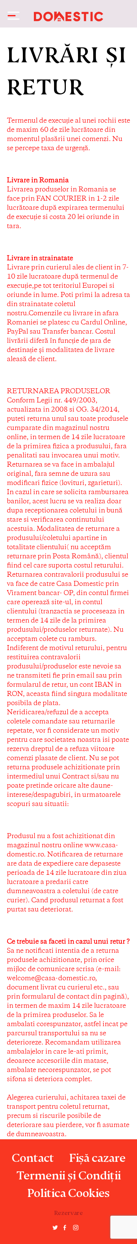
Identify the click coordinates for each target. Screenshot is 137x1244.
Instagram (75, 1230)
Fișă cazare (97, 1155)
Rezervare (68, 1211)
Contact (33, 1155)
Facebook (64, 1231)
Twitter (55, 1227)
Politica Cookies (68, 1190)
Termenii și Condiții (68, 1172)
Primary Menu (12, 15)
